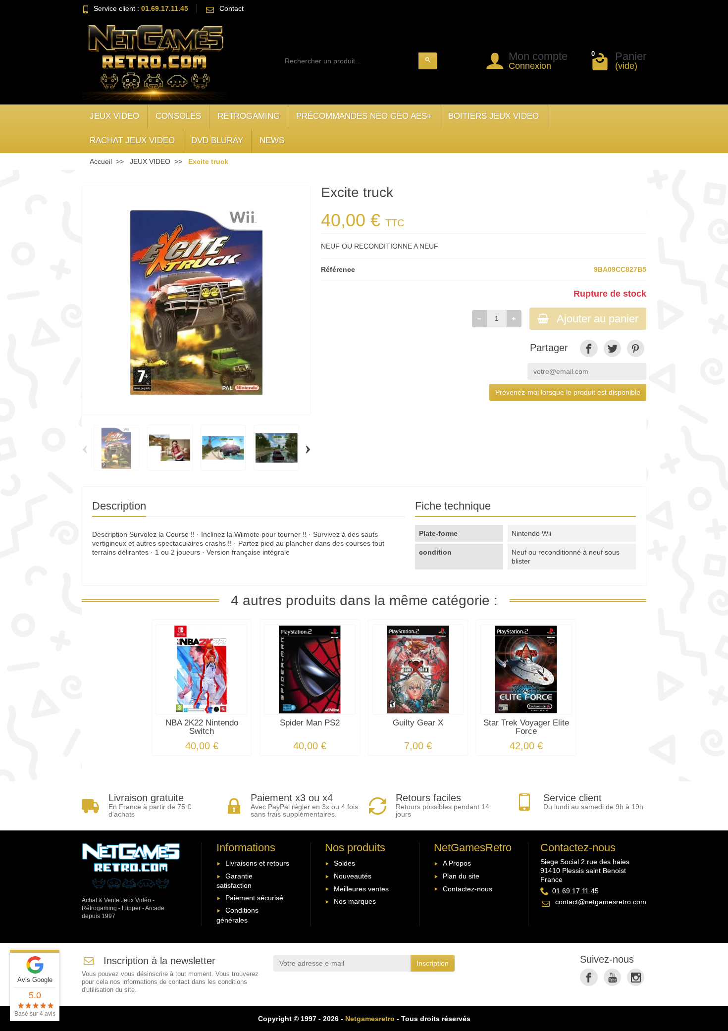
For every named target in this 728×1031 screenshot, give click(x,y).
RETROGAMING (248, 116)
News (272, 140)
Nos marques (355, 901)
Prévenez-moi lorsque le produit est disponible (567, 392)
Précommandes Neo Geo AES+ (364, 116)
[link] (588, 348)
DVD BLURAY (217, 140)
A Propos (457, 863)
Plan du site (461, 876)
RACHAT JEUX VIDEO (132, 140)
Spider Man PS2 (310, 722)
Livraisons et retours (257, 863)
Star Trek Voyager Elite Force (526, 727)
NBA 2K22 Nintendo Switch (201, 727)
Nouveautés (352, 876)
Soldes (344, 863)
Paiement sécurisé (254, 898)
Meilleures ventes (361, 889)
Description (119, 506)
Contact (231, 8)
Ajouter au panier (597, 318)
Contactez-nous (467, 889)
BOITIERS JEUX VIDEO (493, 116)
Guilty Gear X (418, 722)
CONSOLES (178, 116)
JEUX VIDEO (114, 116)
